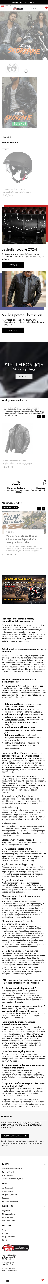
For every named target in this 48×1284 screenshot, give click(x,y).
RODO (4, 1240)
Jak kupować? (7, 1188)
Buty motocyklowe (14, 704)
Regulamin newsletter (10, 1201)
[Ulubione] (36, 8)
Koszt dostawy (7, 1175)
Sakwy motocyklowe (15, 742)
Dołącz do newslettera (15, 1136)
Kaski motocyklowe (14, 709)
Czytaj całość (9, 554)
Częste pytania (7, 1191)
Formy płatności (8, 1172)
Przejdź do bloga (9, 507)
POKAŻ (12, 264)
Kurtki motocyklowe (15, 719)
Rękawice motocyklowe (16, 714)
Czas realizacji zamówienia (12, 1168)
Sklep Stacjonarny (9, 1237)
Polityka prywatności (9, 1195)
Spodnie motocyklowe (16, 727)
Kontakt (5, 1233)
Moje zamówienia (8, 1214)
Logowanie (6, 1211)
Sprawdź (24, 376)
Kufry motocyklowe (14, 735)
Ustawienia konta (8, 1221)
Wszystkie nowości (9, 142)
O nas (4, 1230)
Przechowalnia (7, 1217)
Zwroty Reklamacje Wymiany (12, 1179)
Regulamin (24, 1141)
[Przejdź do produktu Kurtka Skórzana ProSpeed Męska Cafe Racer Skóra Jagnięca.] (17, 438)
